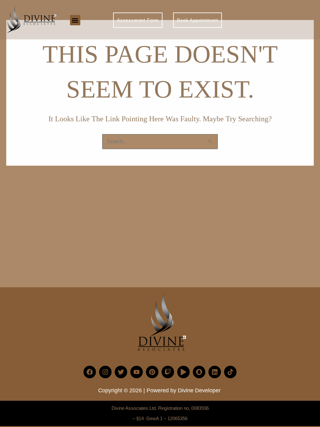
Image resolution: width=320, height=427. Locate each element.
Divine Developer (199, 390)
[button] (75, 20)
